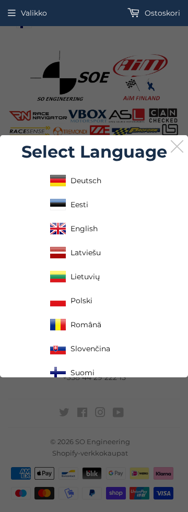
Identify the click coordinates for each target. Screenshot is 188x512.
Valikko (34, 13)
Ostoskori (161, 13)
